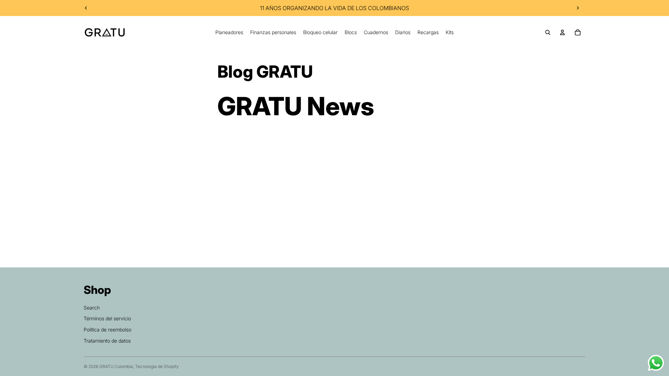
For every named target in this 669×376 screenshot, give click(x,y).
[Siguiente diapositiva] (577, 8)
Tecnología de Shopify (157, 366)
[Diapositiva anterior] (86, 8)
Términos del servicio (107, 318)
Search (92, 308)
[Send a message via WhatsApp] (656, 363)
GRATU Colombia (116, 366)
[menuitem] (229, 32)
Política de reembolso (107, 329)
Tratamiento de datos (107, 341)
